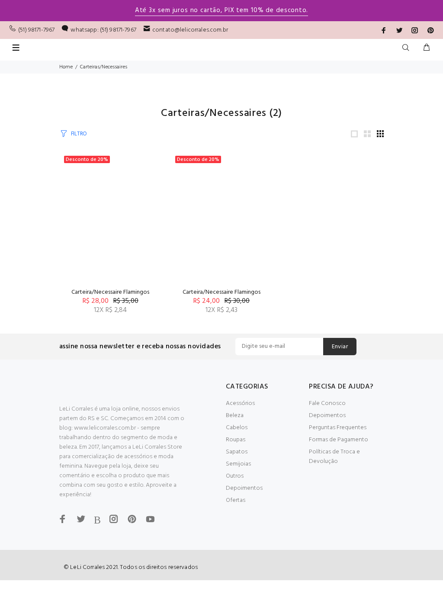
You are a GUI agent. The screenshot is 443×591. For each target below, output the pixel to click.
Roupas (235, 440)
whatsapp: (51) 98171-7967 (103, 30)
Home (66, 67)
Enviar (340, 347)
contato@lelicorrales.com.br (190, 30)
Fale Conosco (327, 403)
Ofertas (235, 500)
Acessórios (240, 403)
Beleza (235, 416)
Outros (235, 476)
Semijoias (238, 464)
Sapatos (236, 452)
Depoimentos (244, 488)
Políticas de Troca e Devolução (334, 456)
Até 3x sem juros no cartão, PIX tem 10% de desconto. (221, 10)
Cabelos (236, 428)
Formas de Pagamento (338, 440)
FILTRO (79, 133)
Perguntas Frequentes (337, 428)
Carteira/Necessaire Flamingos (110, 292)
